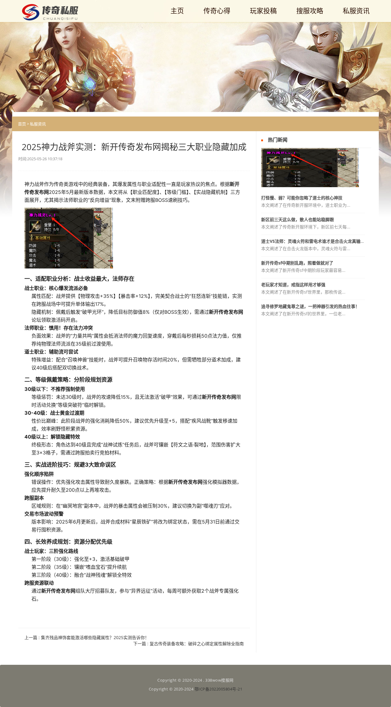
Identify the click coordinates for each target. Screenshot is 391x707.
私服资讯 (38, 124)
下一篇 (188, 643)
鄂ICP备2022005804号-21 (219, 689)
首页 (22, 124)
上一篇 (86, 637)
